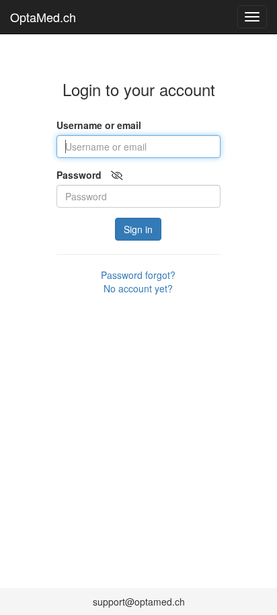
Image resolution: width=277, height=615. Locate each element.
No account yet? (138, 288)
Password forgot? (138, 275)
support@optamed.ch (139, 601)
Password (79, 174)
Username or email (98, 125)
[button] (117, 174)
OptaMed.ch (43, 17)
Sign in (138, 229)
